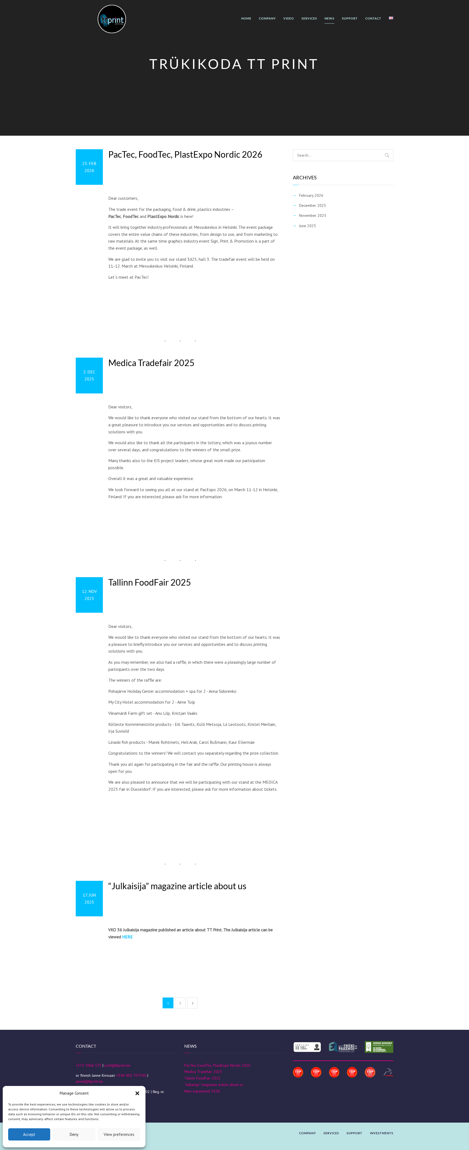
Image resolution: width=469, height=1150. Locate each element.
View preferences (119, 1134)
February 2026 (311, 195)
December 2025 (312, 205)
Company (267, 18)
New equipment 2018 (202, 1091)
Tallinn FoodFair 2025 (149, 582)
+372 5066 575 (89, 1065)
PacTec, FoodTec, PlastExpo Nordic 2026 (185, 154)
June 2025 (307, 225)
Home (246, 18)
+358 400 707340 (131, 1075)
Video (288, 18)
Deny (74, 1134)
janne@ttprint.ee (89, 1081)
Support (350, 18)
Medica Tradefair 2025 (151, 363)
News (329, 18)
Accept (29, 1134)
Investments (381, 1133)
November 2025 (312, 215)
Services (309, 18)
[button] (137, 1093)
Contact (373, 18)
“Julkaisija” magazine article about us (177, 886)
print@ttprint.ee (117, 1065)
